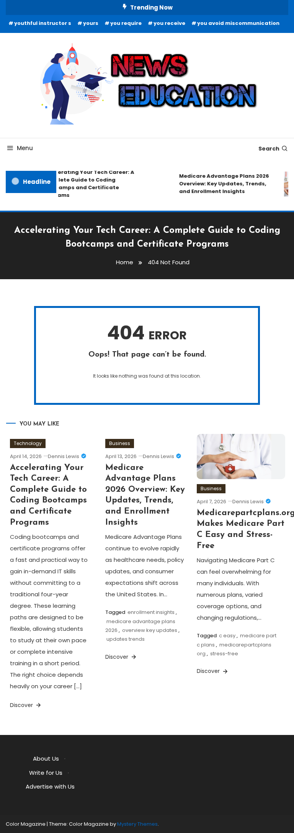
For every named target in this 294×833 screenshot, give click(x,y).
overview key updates (149, 630)
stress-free (224, 653)
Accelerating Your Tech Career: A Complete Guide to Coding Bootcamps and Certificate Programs (86, 184)
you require (126, 23)
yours (90, 23)
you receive (169, 23)
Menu (25, 148)
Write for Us (45, 773)
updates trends (125, 639)
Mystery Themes (137, 824)
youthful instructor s (42, 23)
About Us (46, 758)
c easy (227, 635)
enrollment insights (151, 612)
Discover (22, 705)
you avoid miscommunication (238, 23)
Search (268, 148)
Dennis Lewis (63, 456)
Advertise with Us (50, 786)
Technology (28, 443)
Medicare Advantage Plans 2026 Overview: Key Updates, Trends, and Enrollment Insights (222, 183)
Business (119, 443)
